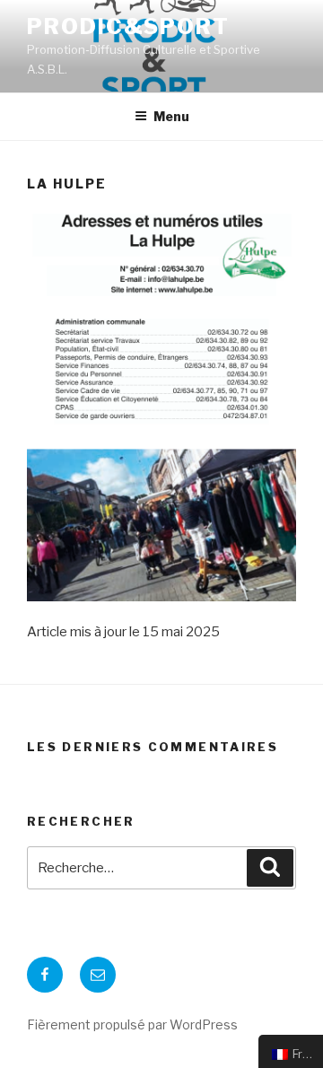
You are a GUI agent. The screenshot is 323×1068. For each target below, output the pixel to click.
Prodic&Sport (128, 26)
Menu (171, 116)
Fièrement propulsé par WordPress (132, 1024)
